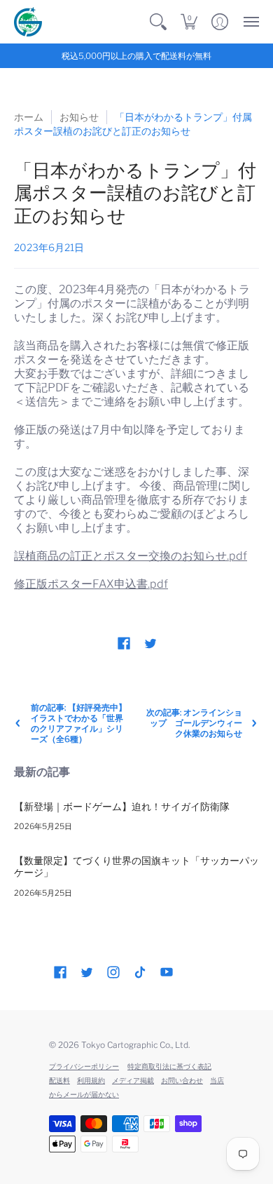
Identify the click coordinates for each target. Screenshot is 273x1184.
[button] (158, 21)
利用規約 (91, 1080)
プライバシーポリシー (84, 1066)
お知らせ (79, 117)
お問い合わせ (182, 1080)
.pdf (91, 584)
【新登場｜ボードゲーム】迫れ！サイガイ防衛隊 (122, 806)
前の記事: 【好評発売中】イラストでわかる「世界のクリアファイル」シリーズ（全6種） (79, 723)
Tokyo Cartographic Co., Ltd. (135, 1045)
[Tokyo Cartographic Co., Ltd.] (28, 21)
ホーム (28, 117)
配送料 (59, 1080)
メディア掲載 (133, 1080)
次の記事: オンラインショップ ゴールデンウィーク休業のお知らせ (194, 723)
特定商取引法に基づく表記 (169, 1066)
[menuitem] (158, 21)
